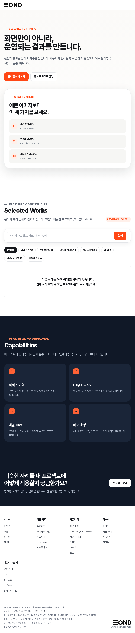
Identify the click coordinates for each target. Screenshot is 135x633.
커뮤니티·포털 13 (14, 258)
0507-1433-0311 (63, 619)
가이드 (106, 526)
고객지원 (17, 611)
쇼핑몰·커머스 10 (68, 250)
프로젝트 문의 (70, 284)
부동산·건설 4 (35, 258)
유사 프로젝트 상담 (43, 76)
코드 (72, 552)
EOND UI (8, 569)
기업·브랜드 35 (47, 250)
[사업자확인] (92, 615)
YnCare (8, 585)
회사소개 (7, 611)
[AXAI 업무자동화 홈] (13, 5)
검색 (120, 235)
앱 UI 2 (107, 250)
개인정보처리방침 (39, 611)
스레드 (73, 542)
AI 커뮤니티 (75, 536)
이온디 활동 (75, 526)
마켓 (6, 531)
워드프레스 (42, 536)
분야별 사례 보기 (16, 76)
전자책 (106, 542)
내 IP (6, 574)
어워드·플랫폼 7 (90, 250)
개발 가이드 (108, 531)
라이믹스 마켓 (43, 531)
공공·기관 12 (27, 250)
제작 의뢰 (8, 526)
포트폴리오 (42, 547)
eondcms (42, 542)
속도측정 (8, 580)
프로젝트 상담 (120, 483)
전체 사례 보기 (45, 284)
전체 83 (10, 250)
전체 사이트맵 (10, 590)
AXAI (6, 542)
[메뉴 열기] (127, 4)
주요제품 (41, 526)
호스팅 (7, 536)
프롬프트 (107, 536)
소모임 (73, 547)
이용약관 (26, 611)
